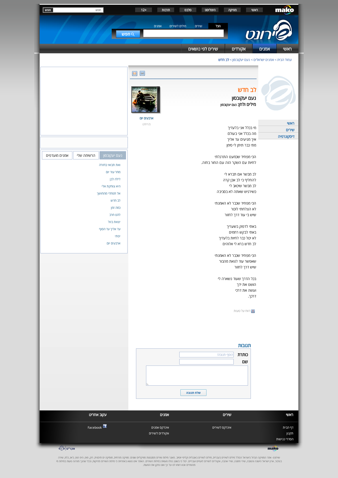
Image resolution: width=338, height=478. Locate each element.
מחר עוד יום (113, 172)
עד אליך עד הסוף (109, 229)
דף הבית (288, 427)
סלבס (188, 10)
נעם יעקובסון (241, 59)
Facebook (95, 427)
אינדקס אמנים (160, 427)
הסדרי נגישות (284, 439)
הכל (218, 26)
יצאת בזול (114, 222)
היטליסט (210, 10)
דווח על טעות (242, 311)
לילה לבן (115, 179)
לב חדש (223, 59)
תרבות (166, 10)
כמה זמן (115, 207)
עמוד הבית (284, 59)
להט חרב (114, 214)
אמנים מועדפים (57, 155)
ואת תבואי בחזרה (109, 165)
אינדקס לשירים (221, 427)
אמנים (158, 26)
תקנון (290, 433)
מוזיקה (232, 10)
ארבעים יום (146, 118)
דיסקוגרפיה (286, 136)
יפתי (117, 236)
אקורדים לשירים (159, 433)
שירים (198, 26)
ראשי (254, 10)
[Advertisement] (193, 327)
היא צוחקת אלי (111, 186)
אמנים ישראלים (263, 59)
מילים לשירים (178, 26)
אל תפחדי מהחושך (108, 193)
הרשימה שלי (86, 155)
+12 (144, 10)
